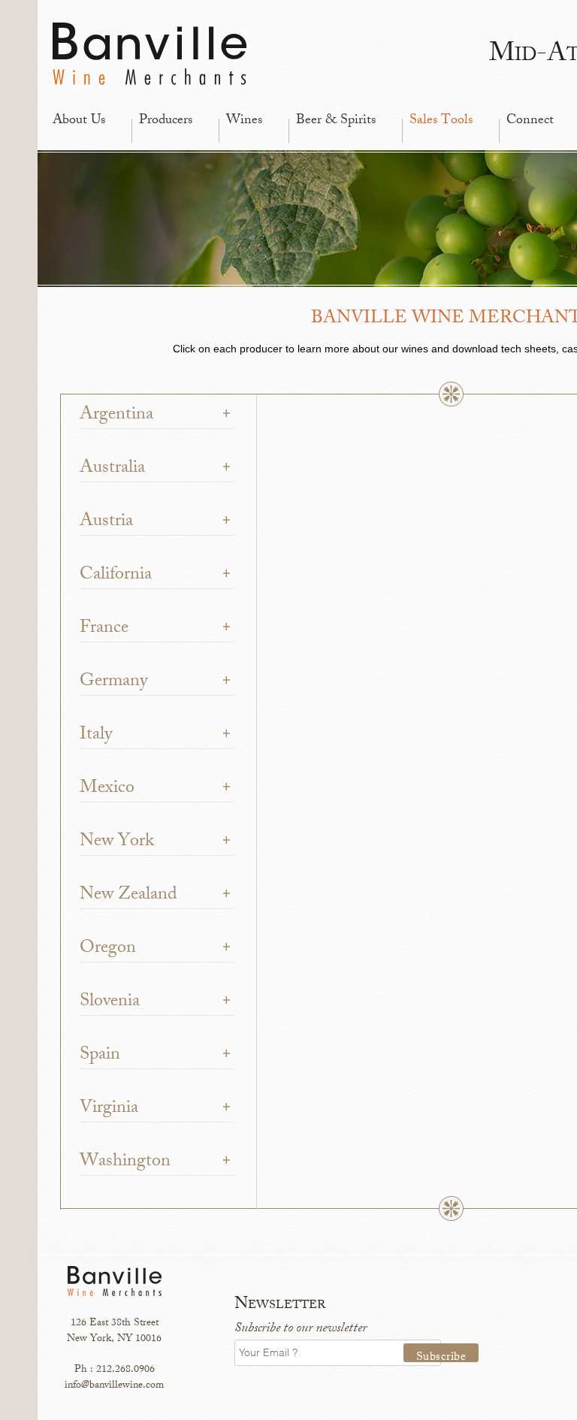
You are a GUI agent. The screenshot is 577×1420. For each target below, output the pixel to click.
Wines (244, 121)
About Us (79, 121)
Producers (165, 121)
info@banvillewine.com (114, 1385)
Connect (530, 121)
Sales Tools (441, 121)
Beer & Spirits (336, 121)
